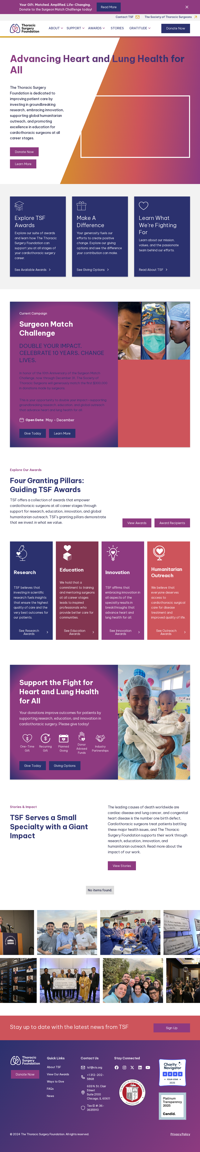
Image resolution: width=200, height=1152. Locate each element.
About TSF (54, 1067)
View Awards (136, 523)
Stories (117, 28)
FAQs (50, 1089)
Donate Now (175, 28)
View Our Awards (58, 1074)
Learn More (23, 164)
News (50, 1096)
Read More (109, 7)
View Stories (122, 866)
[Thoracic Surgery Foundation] (24, 28)
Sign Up (172, 1028)
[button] (56, 28)
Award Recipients (172, 523)
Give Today (32, 433)
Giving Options (65, 766)
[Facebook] (116, 1067)
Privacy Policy (180, 1134)
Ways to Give (55, 1081)
